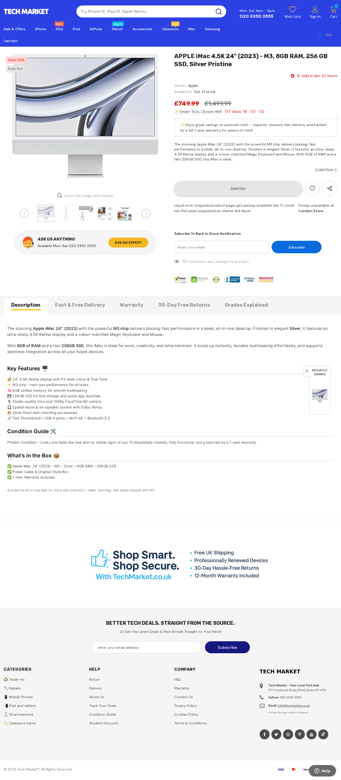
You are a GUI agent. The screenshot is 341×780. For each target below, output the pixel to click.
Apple (193, 85)
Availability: (183, 91)
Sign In (315, 16)
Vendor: (180, 85)
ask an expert (128, 242)
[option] (85, 120)
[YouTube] (312, 734)
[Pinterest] (300, 734)
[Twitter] (276, 734)
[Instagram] (288, 734)
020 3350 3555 (256, 16)
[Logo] (36, 11)
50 (184, 261)
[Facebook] (265, 734)
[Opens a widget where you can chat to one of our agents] (322, 771)
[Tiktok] (323, 734)
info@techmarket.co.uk (294, 705)
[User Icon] (315, 8)
